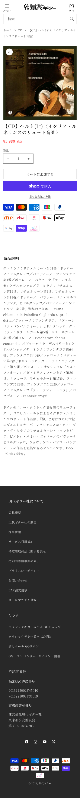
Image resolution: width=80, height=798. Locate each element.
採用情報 (15, 532)
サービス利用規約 (21, 541)
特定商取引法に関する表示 (27, 551)
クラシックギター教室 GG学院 (30, 636)
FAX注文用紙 (18, 590)
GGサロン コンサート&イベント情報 (34, 656)
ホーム (7, 30)
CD (20, 30)
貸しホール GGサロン (24, 646)
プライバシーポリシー (24, 570)
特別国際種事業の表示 (24, 561)
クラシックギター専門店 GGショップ (35, 627)
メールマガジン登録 (22, 600)
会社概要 (15, 512)
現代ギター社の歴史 (22, 522)
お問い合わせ (18, 580)
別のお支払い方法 (40, 196)
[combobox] (40, 19)
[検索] (72, 19)
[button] (7, 6)
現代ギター (45, 783)
